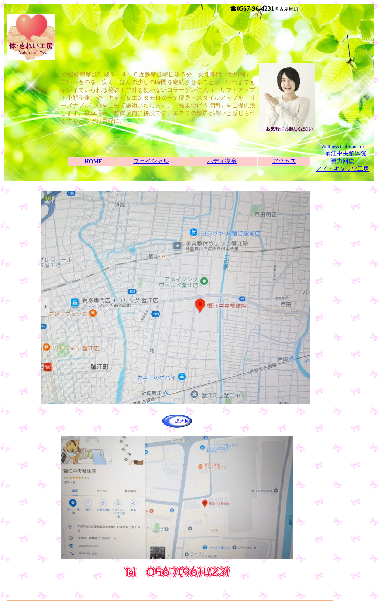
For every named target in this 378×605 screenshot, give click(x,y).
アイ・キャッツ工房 (342, 169)
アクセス (284, 161)
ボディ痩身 (222, 161)
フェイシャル (151, 161)
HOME (92, 161)
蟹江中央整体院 (345, 153)
